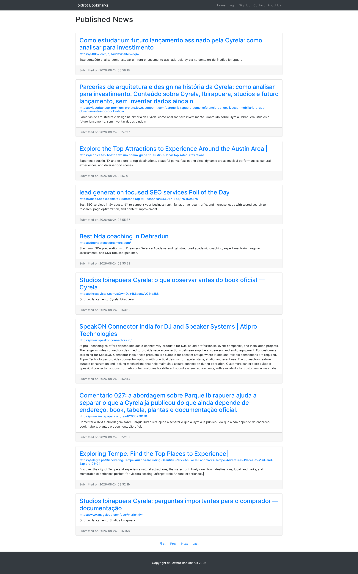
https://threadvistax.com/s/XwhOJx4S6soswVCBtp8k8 (119, 293)
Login (232, 5)
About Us (274, 5)
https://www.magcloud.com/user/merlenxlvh (111, 514)
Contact (259, 5)
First (162, 543)
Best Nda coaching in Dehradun (124, 236)
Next (184, 543)
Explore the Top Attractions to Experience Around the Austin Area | (173, 148)
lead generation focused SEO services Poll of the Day (154, 192)
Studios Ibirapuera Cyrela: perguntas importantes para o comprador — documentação (178, 504)
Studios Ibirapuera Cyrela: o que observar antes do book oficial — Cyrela (172, 283)
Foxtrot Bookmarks (92, 5)
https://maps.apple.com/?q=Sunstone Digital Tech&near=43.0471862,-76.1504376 (138, 199)
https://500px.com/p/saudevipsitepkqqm (109, 54)
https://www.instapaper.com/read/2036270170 (113, 416)
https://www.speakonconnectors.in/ (105, 340)
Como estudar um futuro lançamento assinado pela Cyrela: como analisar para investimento (170, 44)
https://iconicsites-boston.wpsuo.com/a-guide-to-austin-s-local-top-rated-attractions (142, 155)
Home (221, 5)
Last (196, 543)
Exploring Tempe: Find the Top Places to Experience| (153, 453)
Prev (173, 543)
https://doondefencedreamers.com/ (105, 243)
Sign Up (244, 5)
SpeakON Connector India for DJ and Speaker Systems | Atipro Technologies (168, 330)
